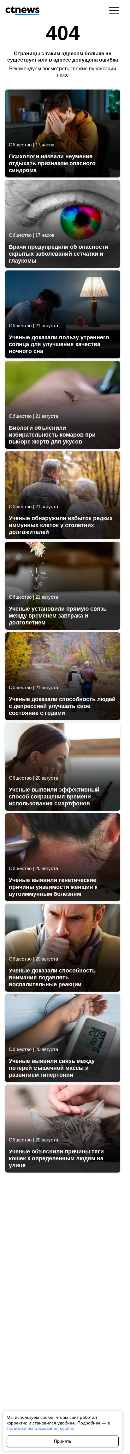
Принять (62, 1441)
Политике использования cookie (40, 1428)
